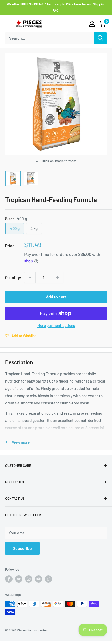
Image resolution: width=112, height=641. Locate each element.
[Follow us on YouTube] (38, 579)
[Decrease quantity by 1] (29, 277)
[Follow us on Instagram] (28, 579)
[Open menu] (7, 24)
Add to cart (56, 296)
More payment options (56, 325)
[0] (102, 24)
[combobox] (49, 38)
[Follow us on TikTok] (48, 579)
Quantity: (13, 277)
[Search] (100, 38)
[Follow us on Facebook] (9, 579)
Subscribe (22, 548)
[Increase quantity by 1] (57, 277)
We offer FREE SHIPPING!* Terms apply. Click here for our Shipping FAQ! (56, 7)
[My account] (92, 24)
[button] (20, 335)
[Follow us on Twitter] (18, 579)
